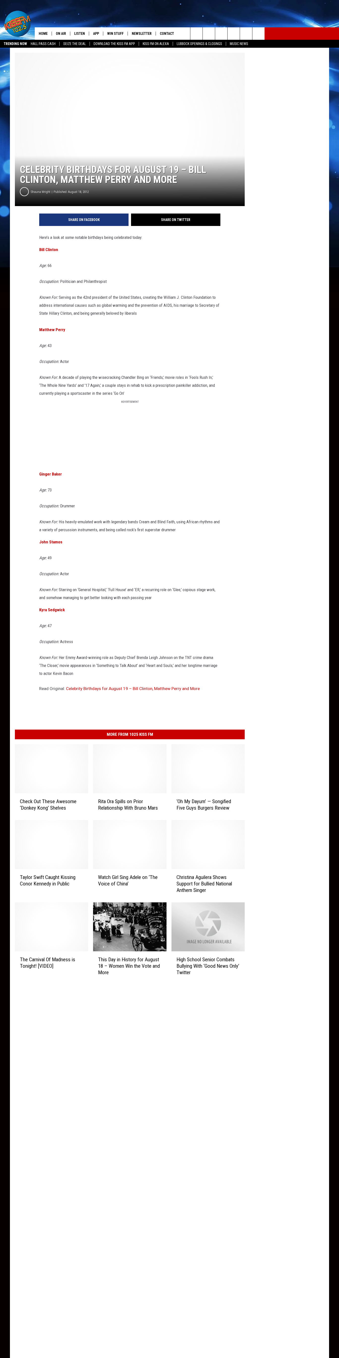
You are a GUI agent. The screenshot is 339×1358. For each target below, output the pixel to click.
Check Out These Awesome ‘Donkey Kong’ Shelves (48, 804)
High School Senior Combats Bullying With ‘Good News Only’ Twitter (207, 966)
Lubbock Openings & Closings (199, 44)
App (96, 34)
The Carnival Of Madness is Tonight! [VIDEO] (47, 962)
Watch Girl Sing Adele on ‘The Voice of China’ (128, 880)
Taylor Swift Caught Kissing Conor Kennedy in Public (47, 880)
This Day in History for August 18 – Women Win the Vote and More (129, 965)
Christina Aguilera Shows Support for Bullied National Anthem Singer (204, 883)
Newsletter (142, 34)
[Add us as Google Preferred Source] (209, 33)
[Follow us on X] (258, 33)
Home (43, 34)
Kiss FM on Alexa (156, 44)
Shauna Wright (40, 192)
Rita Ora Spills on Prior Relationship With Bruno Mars (128, 804)
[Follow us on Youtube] (246, 33)
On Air (61, 34)
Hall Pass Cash (43, 44)
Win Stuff (115, 34)
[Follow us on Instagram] (234, 33)
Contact (167, 34)
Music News (239, 44)
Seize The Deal (74, 44)
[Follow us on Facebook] (221, 33)
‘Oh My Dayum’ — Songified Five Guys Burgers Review (203, 804)
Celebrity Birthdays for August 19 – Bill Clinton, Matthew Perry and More (133, 688)
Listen (79, 34)
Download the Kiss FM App (114, 44)
